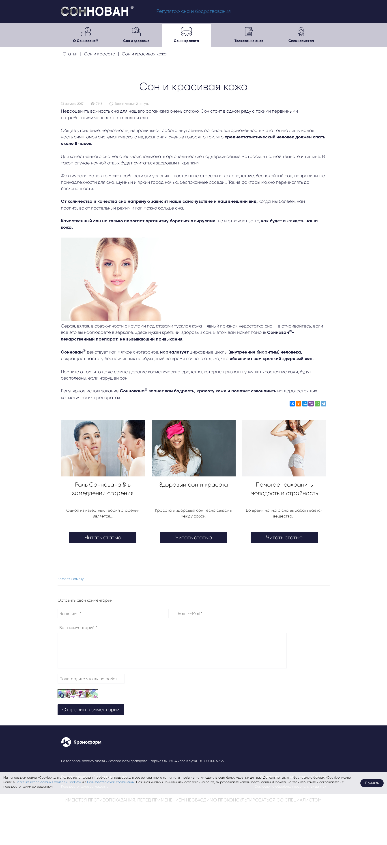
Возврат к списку (71, 579)
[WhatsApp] (317, 404)
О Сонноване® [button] (86, 41)
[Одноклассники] (298, 404)
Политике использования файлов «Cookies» (48, 782)
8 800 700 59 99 (212, 761)
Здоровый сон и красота (193, 484)
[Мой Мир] (304, 404)
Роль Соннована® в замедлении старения (102, 488)
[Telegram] (323, 404)
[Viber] (311, 404)
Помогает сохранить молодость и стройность (284, 488)
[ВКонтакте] (292, 404)
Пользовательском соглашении (111, 782)
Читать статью (103, 537)
